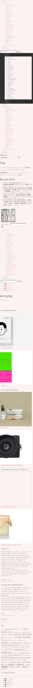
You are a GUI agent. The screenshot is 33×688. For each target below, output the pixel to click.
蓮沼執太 (6, 667)
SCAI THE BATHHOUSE (13, 655)
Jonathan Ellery (6, 647)
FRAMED (11, 167)
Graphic (9, 21)
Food (8, 19)
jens (27, 167)
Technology (11, 45)
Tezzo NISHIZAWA (21, 172)
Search (19, 281)
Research (10, 40)
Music (9, 31)
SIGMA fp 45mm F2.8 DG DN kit (12, 465)
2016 (20, 629)
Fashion (9, 16)
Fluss (22, 640)
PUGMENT (15, 653)
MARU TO (9, 650)
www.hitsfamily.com (8, 615)
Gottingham (26, 643)
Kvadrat (23, 647)
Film (8, 18)
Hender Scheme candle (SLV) (11, 544)
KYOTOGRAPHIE (11, 169)
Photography (11, 37)
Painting (9, 35)
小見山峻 (12, 665)
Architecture (11, 6)
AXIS (12, 634)
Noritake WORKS (7, 348)
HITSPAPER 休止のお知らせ (12, 183)
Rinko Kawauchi (13, 172)
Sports (9, 44)
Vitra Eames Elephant (9, 507)
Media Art (10, 30)
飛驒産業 (25, 667)
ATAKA (5, 634)
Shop (8, 42)
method (20, 650)
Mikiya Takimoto (20, 169)
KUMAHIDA (15, 647)
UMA (20, 660)
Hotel (9, 23)
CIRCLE (8, 640)
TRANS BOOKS (10, 660)
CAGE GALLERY (4, 167)
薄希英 (13, 667)
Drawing (9, 14)
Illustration (10, 25)
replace (4, 172)
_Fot (16, 175)
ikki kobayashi (24, 645)
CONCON (15, 640)
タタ (20, 662)
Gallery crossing (10, 643)
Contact (6, 49)
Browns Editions (9, 637)
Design (9, 13)
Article (5, 2)
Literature (10, 28)
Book (8, 9)
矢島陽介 (20, 175)
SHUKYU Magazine (11, 657)
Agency (9, 4)
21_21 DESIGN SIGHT (9, 629)
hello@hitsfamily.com (8, 581)
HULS (23, 167)
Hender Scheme (17, 167)
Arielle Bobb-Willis (16, 632)
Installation (10, 26)
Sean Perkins (27, 655)
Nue (27, 650)
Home (5, 1)
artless (26, 632)
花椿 (29, 664)
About (5, 47)
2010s (4, 385)
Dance (9, 11)
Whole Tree (5, 427)
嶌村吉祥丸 (21, 665)
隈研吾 (19, 667)
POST (6, 652)
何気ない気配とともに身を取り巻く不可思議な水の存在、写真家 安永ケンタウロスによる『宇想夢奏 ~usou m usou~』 (17, 189)
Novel (9, 33)
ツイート (4, 622)
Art (8, 7)
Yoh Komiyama (11, 175)
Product (9, 38)
